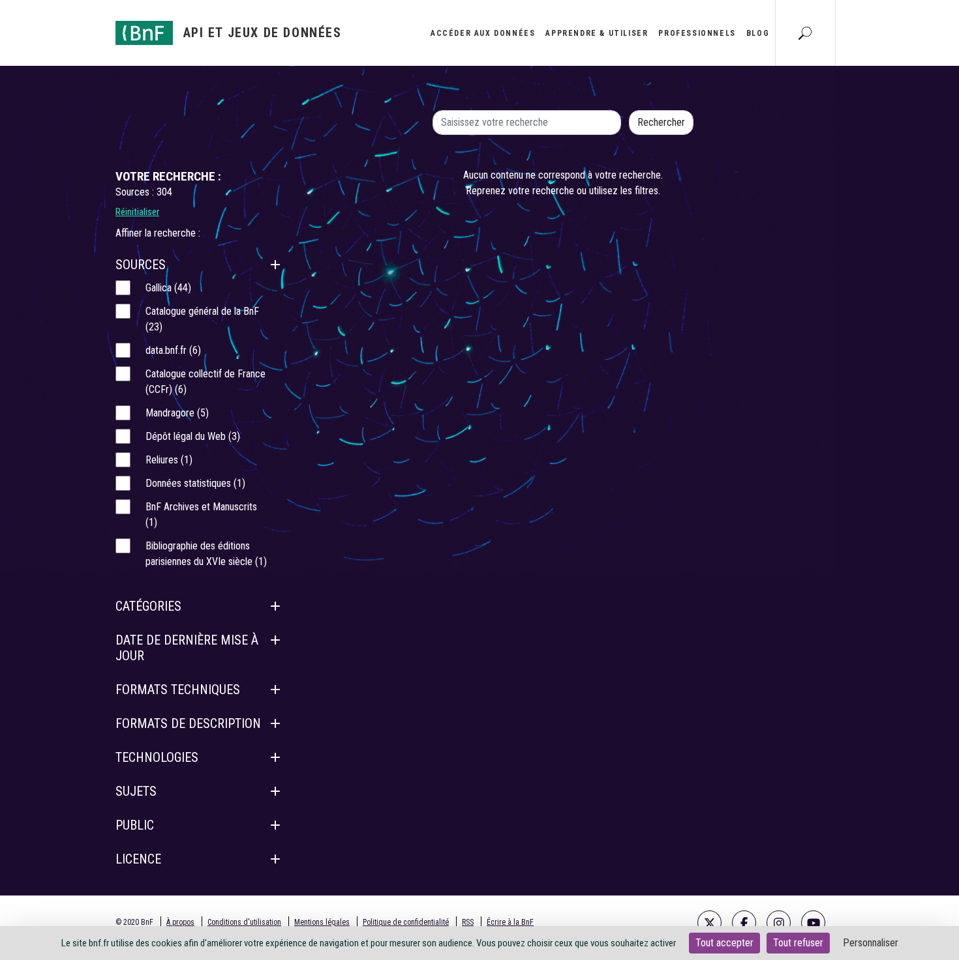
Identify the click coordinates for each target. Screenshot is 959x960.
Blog (757, 33)
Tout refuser (798, 943)
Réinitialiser (137, 212)
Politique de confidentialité (406, 922)
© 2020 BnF (134, 922)
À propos (180, 922)
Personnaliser (870, 943)
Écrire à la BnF (510, 922)
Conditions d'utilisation (244, 922)
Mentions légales (322, 922)
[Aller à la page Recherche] (805, 32)
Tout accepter (724, 943)
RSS (468, 922)
